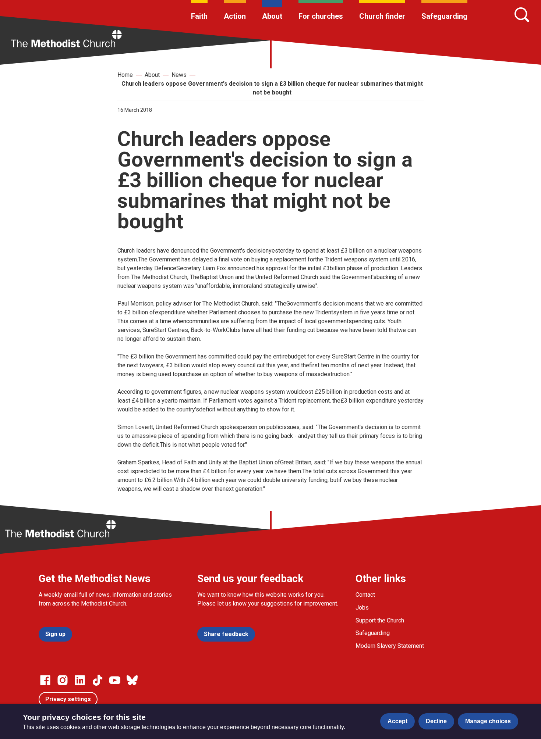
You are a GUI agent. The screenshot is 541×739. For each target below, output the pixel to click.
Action (235, 16)
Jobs (362, 607)
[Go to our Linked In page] (79, 680)
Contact (365, 594)
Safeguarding (444, 16)
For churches (320, 16)
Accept (397, 721)
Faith (199, 16)
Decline (436, 721)
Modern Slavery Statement (390, 645)
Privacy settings (68, 699)
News (179, 74)
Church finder (382, 16)
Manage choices (488, 721)
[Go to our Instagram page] (62, 680)
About (272, 16)
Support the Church (380, 620)
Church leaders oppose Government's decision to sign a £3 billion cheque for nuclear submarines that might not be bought (272, 88)
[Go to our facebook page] (45, 680)
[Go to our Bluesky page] (132, 680)
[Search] (522, 14)
